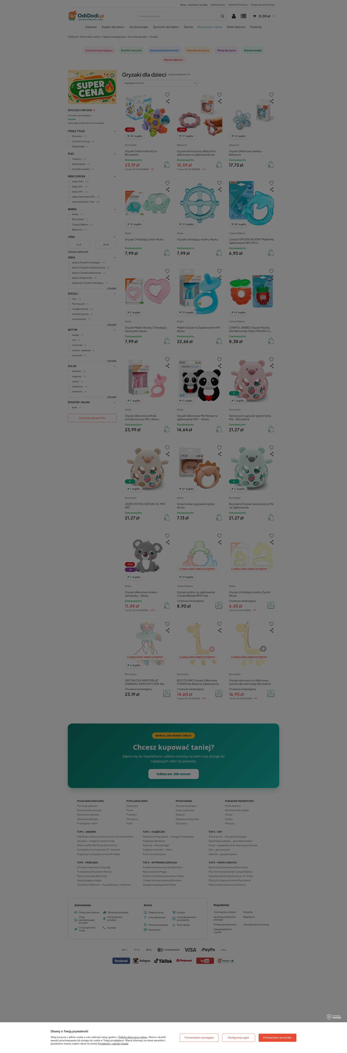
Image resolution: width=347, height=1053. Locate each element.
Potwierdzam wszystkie (277, 1037)
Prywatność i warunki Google (113, 1043)
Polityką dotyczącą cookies (132, 1037)
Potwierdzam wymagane (199, 1037)
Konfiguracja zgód (238, 1037)
